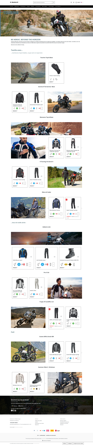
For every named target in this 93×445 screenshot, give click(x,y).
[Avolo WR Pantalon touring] (73, 347)
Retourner (37, 424)
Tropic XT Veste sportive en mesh (73, 320)
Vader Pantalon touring (72, 210)
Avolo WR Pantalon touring (73, 354)
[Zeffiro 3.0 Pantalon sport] (56, 313)
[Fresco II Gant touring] (56, 68)
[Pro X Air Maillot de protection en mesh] (19, 283)
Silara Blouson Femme (55, 210)
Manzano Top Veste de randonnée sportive (55, 151)
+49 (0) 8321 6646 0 (14, 401)
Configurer (70, 443)
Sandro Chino (33, 290)
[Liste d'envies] (71, 2)
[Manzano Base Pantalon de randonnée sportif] (73, 143)
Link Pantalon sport (41, 260)
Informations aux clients (39, 423)
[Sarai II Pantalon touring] (36, 172)
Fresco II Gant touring (55, 75)
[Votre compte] (73, 2)
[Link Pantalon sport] (46, 253)
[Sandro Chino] (36, 283)
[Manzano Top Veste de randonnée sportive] (56, 143)
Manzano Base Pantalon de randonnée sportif (73, 151)
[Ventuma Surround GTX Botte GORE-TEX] (70, 253)
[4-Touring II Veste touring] (19, 172)
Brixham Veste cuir (17, 385)
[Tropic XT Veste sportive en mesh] (73, 313)
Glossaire (61, 424)
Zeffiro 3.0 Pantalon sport (55, 319)
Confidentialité (42, 435)
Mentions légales (63, 420)
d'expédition (43, 438)
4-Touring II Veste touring (19, 179)
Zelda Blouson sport (17, 260)
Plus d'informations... (36, 443)
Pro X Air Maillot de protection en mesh (17, 291)
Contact (36, 422)
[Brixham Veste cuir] (19, 378)
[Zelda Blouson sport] (23, 253)
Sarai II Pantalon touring (35, 179)
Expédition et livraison (64, 423)
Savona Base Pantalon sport (36, 104)
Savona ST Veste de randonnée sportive (17, 105)
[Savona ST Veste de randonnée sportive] (19, 98)
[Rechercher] (53, 2)
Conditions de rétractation (51, 435)
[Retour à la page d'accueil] (14, 2)
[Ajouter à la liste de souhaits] (61, 72)
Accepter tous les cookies (78, 443)
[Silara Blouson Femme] (56, 203)
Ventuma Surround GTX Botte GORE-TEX (69, 260)
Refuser (64, 443)
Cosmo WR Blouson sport (55, 354)
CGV (38, 435)
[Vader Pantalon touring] (73, 203)
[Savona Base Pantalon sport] (36, 98)
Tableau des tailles (38, 420)
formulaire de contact (18, 427)
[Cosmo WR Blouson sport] (56, 347)
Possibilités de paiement (64, 422)
